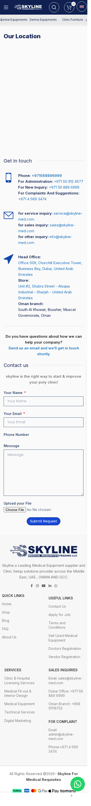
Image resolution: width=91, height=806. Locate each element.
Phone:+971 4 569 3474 (63, 749)
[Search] (54, 7)
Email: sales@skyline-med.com (66, 680)
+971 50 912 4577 (68, 181)
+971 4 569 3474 (32, 199)
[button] (77, 784)
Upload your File (18, 503)
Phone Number (16, 434)
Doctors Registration (65, 648)
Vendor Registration (64, 657)
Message (11, 446)
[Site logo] (28, 7)
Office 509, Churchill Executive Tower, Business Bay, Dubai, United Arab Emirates (50, 268)
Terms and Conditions (57, 625)
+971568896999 (47, 175)
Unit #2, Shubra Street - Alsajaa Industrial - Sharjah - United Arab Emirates (45, 292)
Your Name (14, 393)
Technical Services (19, 712)
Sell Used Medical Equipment (63, 637)
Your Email (13, 414)
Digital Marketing (17, 721)
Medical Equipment (19, 704)
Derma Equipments (43, 19)
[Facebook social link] (31, 586)
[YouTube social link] (43, 586)
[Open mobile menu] (6, 7)
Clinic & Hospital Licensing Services (19, 680)
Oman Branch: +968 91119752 (64, 706)
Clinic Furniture (72, 19)
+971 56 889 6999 (64, 187)
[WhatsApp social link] (56, 586)
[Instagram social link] (37, 586)
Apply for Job (60, 615)
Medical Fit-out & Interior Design (17, 693)
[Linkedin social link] (50, 586)
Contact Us (57, 606)
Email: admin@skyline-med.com (61, 734)
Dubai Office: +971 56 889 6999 (66, 693)
